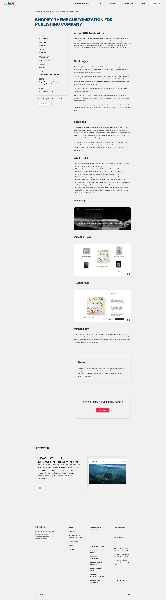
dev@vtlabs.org (118, 537)
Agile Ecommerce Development (95, 528)
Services (113, 4)
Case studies (128, 4)
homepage (37, 11)
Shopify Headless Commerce (95, 540)
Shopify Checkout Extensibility (96, 564)
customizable (99, 142)
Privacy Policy (128, 594)
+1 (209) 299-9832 (120, 527)
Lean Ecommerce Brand (95, 569)
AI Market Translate (82, 4)
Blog (143, 4)
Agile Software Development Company (77, 536)
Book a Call (156, 3)
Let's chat (44, 104)
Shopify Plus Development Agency (97, 546)
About (99, 4)
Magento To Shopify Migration (96, 552)
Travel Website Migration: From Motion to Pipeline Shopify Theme (59, 462)
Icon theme (88, 163)
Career (71, 549)
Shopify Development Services (97, 534)
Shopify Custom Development (95, 581)
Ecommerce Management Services (97, 575)
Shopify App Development (94, 558)
